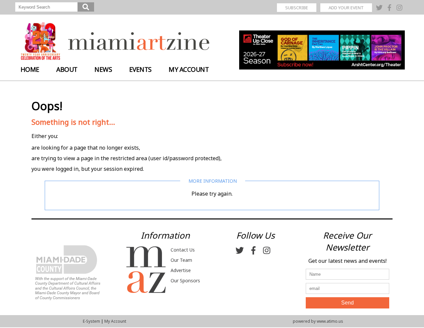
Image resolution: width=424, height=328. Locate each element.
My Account (189, 69)
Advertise (181, 270)
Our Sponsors (185, 280)
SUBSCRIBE (296, 8)
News (103, 69)
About (67, 69)
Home (30, 69)
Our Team (181, 260)
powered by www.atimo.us (318, 321)
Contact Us (183, 250)
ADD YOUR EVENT (346, 8)
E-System (91, 321)
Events (140, 69)
